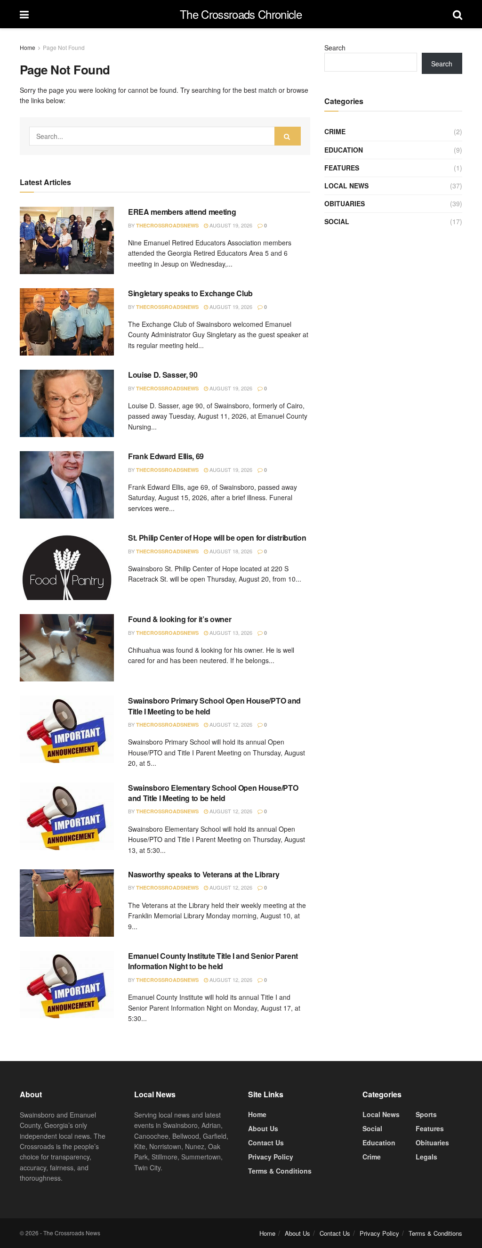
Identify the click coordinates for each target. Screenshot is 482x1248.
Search (334, 47)
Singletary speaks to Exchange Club (190, 293)
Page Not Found (64, 47)
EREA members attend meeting (182, 211)
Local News (346, 185)
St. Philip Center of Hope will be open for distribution (217, 537)
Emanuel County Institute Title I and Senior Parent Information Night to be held (213, 961)
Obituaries (344, 203)
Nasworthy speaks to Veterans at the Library (203, 874)
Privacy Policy (270, 1156)
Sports (426, 1114)
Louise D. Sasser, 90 (163, 374)
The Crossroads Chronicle (241, 14)
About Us (263, 1128)
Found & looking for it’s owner (179, 619)
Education (343, 149)
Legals (426, 1156)
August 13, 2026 (230, 632)
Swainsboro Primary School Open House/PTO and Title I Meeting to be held (214, 705)
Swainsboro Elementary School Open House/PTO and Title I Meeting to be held (213, 792)
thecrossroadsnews (167, 225)
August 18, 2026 (230, 551)
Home (27, 47)
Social (336, 221)
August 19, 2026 (230, 225)
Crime (334, 131)
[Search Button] (287, 136)
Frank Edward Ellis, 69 (166, 456)
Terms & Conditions (280, 1170)
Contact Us (266, 1142)
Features (341, 167)
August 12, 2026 (230, 724)
